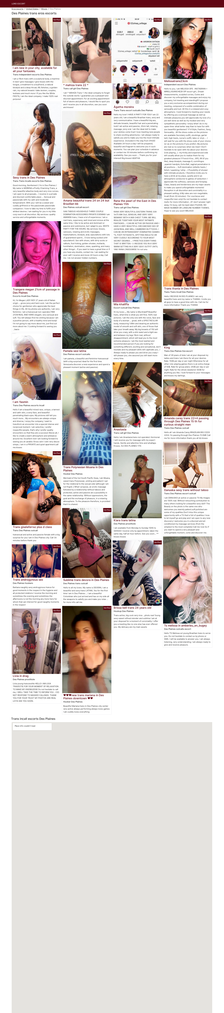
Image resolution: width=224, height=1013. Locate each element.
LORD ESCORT (18, 3)
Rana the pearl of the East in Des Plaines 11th (135, 202)
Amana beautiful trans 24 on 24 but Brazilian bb (86, 202)
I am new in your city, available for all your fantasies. (35, 69)
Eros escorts (17, 9)
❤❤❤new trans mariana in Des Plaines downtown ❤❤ (83, 697)
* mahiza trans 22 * (75, 85)
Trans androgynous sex (28, 579)
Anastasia (120, 429)
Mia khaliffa (121, 304)
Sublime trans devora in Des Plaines (86, 580)
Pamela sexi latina (74, 351)
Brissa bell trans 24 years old (132, 607)
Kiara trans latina (125, 520)
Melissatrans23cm (176, 81)
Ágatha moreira (124, 107)
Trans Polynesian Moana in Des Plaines (83, 469)
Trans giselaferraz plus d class (32, 527)
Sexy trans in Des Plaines (29, 177)
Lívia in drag (21, 676)
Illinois (44, 9)
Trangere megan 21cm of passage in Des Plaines (36, 291)
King (167, 347)
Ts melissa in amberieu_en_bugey (185, 625)
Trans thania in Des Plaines (181, 288)
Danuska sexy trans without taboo (186, 490)
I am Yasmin (20, 402)
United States (32, 9)
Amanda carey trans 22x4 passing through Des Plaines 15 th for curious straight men (186, 421)
